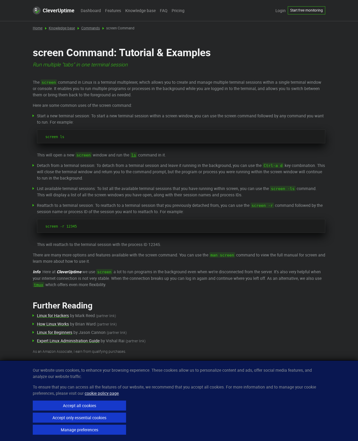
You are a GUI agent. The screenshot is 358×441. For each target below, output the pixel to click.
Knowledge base (140, 10)
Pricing (178, 10)
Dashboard (91, 10)
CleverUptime (58, 10)
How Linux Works (53, 324)
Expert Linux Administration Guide (68, 341)
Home (37, 28)
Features (113, 10)
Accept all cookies (79, 405)
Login (280, 10)
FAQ (163, 10)
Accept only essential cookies (79, 418)
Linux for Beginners (54, 332)
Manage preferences (79, 430)
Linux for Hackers (53, 315)
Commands (90, 28)
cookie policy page (102, 393)
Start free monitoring (306, 10)
